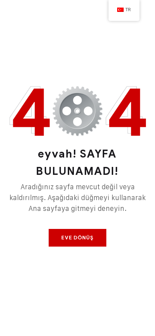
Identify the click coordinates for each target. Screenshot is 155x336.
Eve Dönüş (77, 238)
